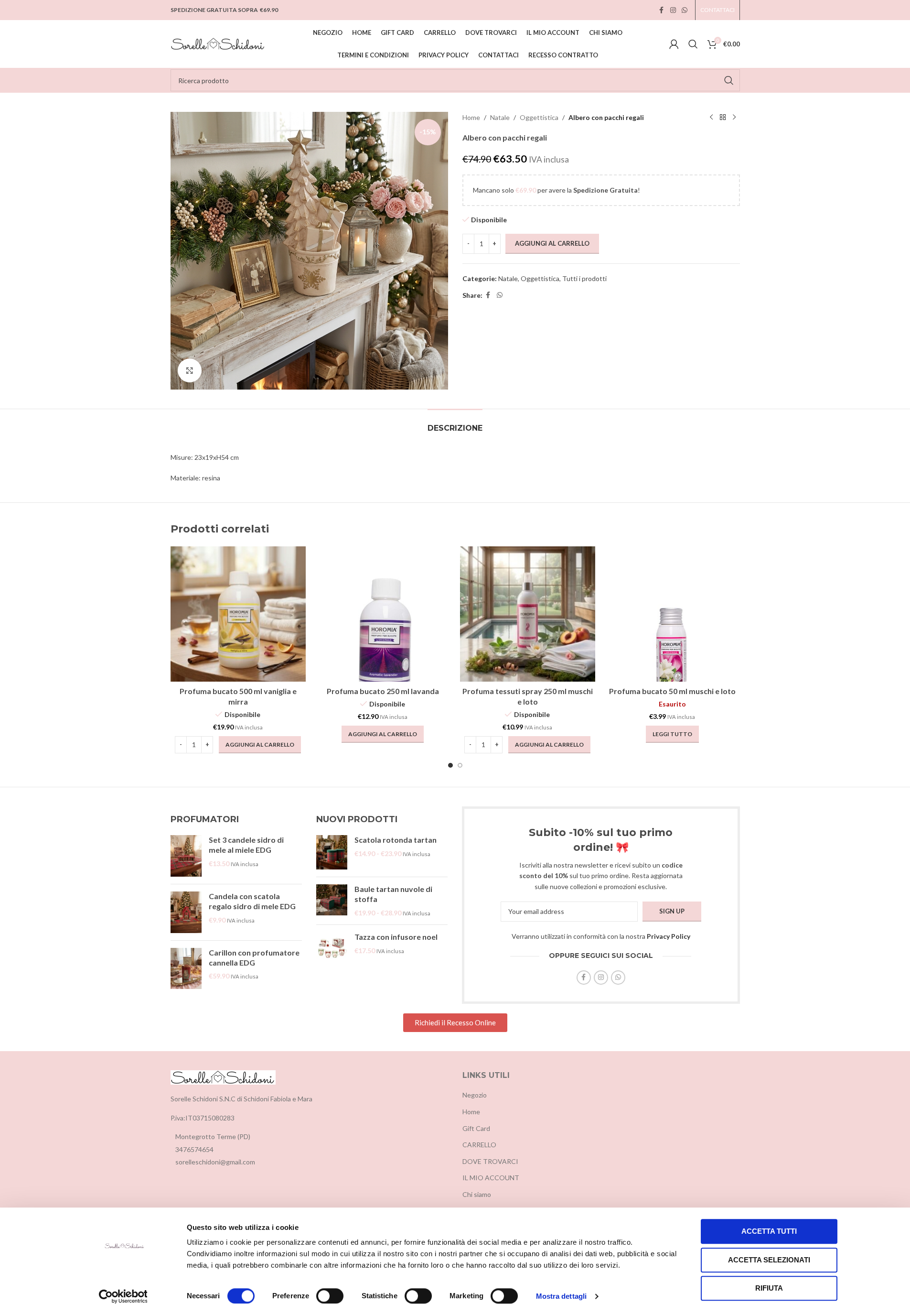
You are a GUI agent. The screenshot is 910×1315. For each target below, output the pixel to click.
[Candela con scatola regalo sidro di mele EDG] (186, 912)
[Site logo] (218, 43)
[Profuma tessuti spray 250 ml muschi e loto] (527, 614)
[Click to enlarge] (190, 370)
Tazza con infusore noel (396, 936)
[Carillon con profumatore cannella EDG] (186, 968)
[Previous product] (711, 117)
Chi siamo (476, 1194)
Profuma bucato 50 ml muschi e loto (672, 691)
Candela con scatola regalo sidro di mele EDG (252, 901)
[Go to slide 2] (460, 765)
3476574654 (194, 1149)
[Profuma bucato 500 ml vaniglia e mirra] (238, 614)
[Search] (693, 44)
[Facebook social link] (661, 10)
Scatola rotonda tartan (395, 839)
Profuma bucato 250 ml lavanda (383, 691)
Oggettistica (539, 117)
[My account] (674, 44)
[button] (260, 744)
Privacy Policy (668, 936)
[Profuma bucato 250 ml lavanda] (382, 614)
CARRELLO (479, 1145)
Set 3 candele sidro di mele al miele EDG (246, 844)
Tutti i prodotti (584, 278)
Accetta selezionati (769, 1260)
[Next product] (734, 117)
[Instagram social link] (673, 10)
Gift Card (476, 1128)
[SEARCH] (729, 80)
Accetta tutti (769, 1231)
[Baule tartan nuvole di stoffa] (331, 900)
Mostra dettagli (561, 1296)
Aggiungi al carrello (552, 243)
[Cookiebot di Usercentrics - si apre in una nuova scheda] (123, 1296)
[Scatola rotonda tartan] (331, 852)
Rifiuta (769, 1288)
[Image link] (223, 1076)
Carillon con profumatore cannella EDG (254, 957)
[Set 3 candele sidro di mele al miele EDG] (186, 856)
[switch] (329, 1296)
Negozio (474, 1095)
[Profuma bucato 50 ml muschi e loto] (672, 614)
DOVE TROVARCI (490, 1161)
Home (471, 117)
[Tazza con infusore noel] (331, 947)
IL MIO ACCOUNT (490, 1178)
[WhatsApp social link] (684, 10)
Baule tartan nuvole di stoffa (393, 893)
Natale (500, 117)
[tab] (455, 423)
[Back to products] (722, 117)
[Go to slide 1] (450, 765)
